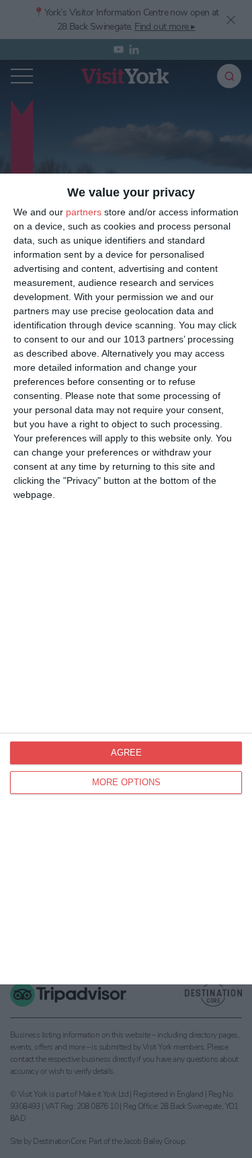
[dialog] (126, 579)
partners (83, 212)
